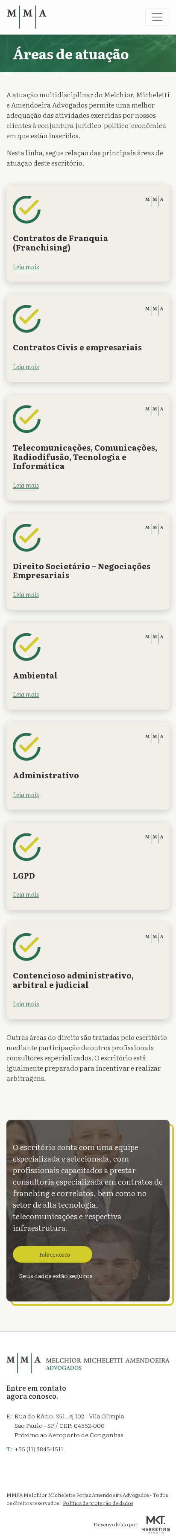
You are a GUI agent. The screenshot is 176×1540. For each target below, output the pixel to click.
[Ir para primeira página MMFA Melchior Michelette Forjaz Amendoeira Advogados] (27, 17)
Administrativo (46, 775)
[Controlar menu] (157, 17)
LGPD (24, 875)
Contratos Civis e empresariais (77, 347)
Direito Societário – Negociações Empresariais (81, 570)
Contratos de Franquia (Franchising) (60, 242)
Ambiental (35, 675)
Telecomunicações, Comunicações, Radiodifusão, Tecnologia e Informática (85, 457)
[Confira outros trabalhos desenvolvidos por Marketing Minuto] (156, 1525)
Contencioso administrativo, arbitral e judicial (73, 979)
